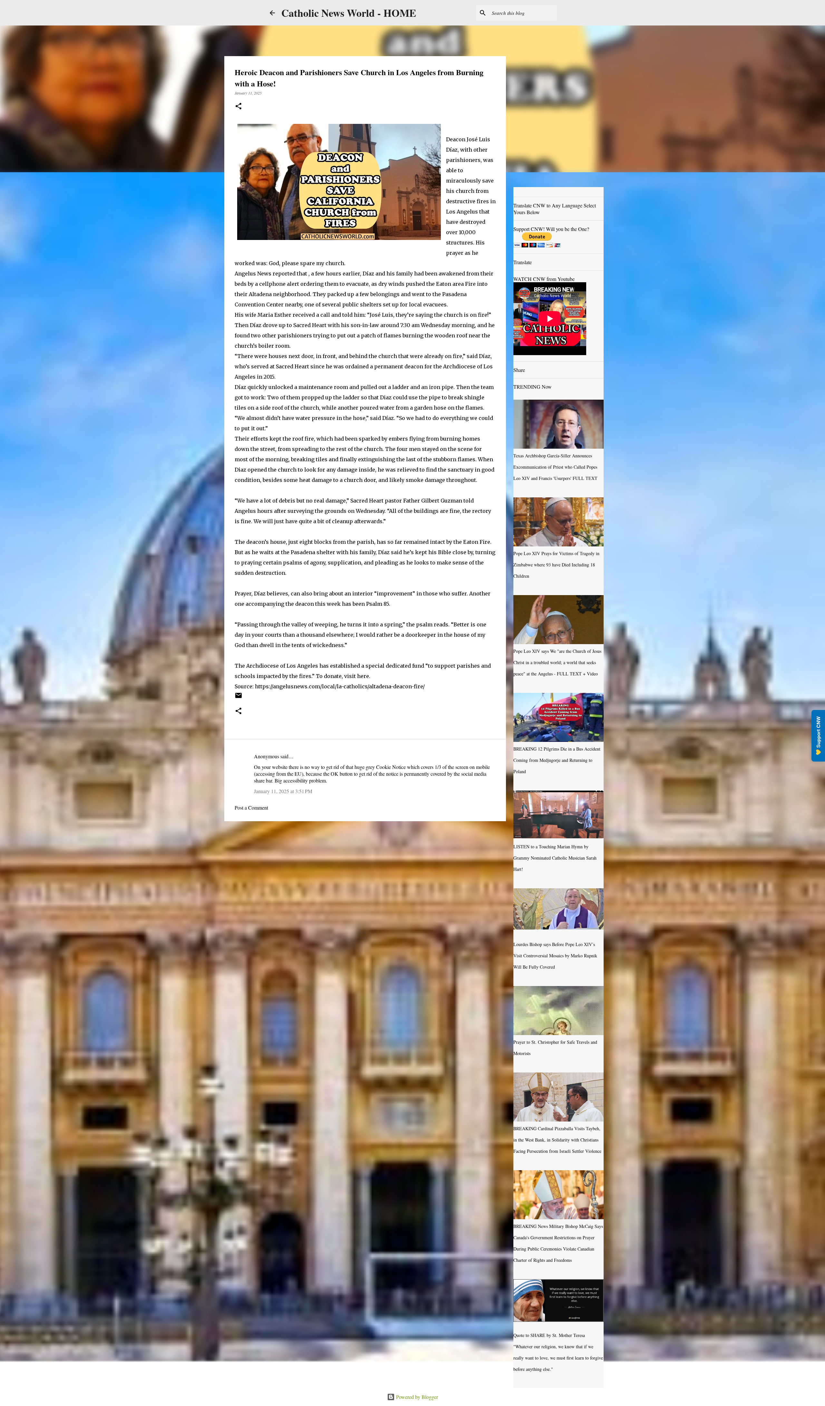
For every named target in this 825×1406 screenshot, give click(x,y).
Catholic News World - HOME (348, 12)
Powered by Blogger (416, 1396)
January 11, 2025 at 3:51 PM (283, 791)
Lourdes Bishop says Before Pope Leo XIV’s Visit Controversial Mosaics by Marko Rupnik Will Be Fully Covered (555, 955)
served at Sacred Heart (280, 366)
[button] (238, 106)
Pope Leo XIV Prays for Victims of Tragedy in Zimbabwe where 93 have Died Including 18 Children (556, 564)
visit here (356, 676)
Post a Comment (251, 807)
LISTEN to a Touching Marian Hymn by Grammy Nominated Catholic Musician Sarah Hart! (555, 857)
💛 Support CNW (818, 735)
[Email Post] (238, 697)
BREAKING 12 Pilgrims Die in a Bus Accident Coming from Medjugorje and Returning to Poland (556, 760)
